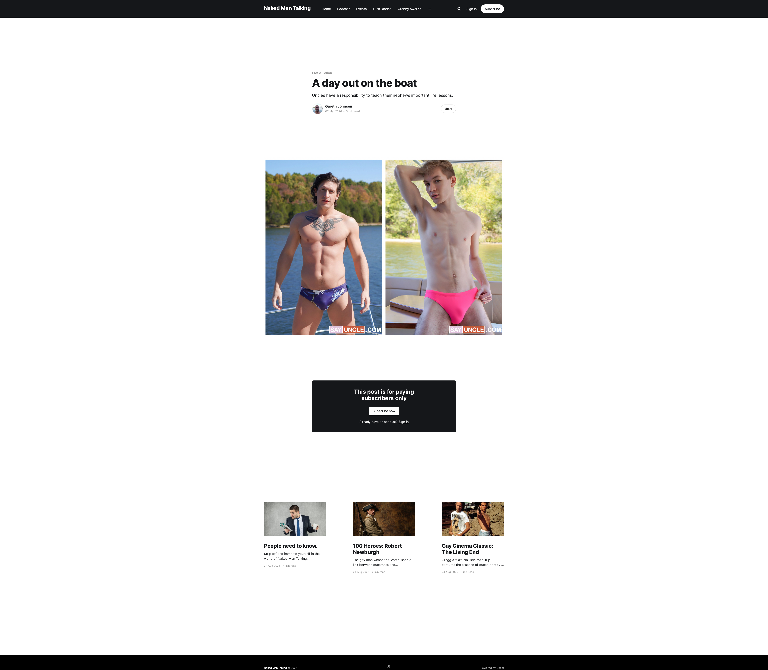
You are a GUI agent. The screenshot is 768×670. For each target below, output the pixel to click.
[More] (429, 9)
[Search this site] (459, 9)
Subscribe (492, 9)
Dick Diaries (382, 9)
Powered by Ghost (492, 667)
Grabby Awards (409, 9)
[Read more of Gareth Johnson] (317, 108)
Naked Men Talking (287, 8)
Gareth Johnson (338, 106)
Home (326, 9)
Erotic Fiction (322, 73)
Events (361, 9)
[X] (388, 666)
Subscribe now (384, 411)
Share (448, 108)
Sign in (471, 9)
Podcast (343, 9)
